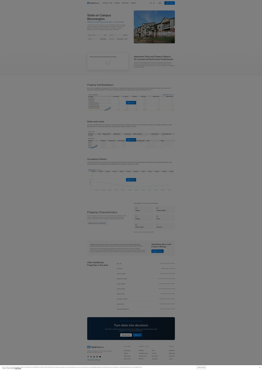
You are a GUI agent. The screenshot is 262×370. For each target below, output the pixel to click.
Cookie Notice (18, 368)
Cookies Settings (201, 367)
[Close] (259, 367)
